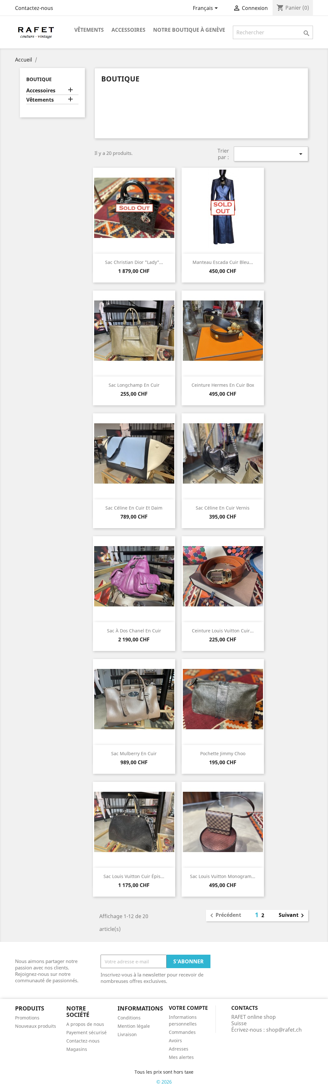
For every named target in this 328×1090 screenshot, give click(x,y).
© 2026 (164, 1081)
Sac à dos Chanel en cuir (134, 631)
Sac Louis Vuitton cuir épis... (133, 876)
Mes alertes (181, 1057)
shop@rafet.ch (284, 1029)
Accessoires (128, 29)
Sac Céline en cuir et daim (133, 508)
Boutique (39, 79)
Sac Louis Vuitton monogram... (222, 876)
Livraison (127, 1034)
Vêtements (89, 29)
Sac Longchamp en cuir (134, 385)
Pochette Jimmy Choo (222, 753)
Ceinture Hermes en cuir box (223, 385)
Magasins (76, 1049)
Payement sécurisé (86, 1032)
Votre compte (188, 1007)
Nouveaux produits (35, 1026)
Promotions (27, 1018)
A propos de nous (85, 1024)
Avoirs (175, 1040)
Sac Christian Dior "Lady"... (134, 262)
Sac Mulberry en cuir (134, 753)
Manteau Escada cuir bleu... (223, 262)
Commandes (182, 1032)
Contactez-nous (34, 8)
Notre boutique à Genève (189, 29)
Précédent (224, 915)
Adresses (178, 1049)
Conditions (129, 1018)
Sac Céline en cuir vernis (223, 508)
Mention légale (134, 1026)
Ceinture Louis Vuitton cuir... (223, 631)
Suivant (292, 915)
